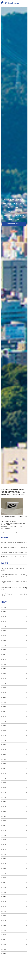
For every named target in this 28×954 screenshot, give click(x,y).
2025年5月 (3, 678)
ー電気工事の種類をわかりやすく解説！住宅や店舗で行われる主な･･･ (14, 582)
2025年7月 (3, 668)
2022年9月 (3, 830)
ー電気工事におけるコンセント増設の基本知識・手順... (14, 552)
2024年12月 (3, 702)
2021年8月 (3, 892)
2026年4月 (3, 626)
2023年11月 (3, 763)
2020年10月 (3, 939)
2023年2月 (3, 806)
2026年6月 (3, 616)
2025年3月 (3, 687)
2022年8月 (3, 835)
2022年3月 (3, 858)
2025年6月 (3, 673)
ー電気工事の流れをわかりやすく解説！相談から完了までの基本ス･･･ (14, 569)
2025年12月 (3, 645)
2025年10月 (3, 654)
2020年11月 (3, 934)
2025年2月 (3, 692)
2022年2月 (3, 863)
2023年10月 (3, 768)
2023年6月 (3, 787)
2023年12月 (3, 759)
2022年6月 (3, 844)
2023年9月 (3, 773)
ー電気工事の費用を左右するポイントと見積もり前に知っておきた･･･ (14, 594)
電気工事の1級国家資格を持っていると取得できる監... (13, 542)
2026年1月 (3, 640)
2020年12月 (3, 930)
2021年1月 (3, 925)
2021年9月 (3, 887)
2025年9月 (3, 659)
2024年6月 (3, 730)
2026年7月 (3, 611)
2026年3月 (3, 630)
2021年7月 (3, 896)
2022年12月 (3, 816)
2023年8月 (3, 778)
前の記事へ (3, 532)
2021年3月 (3, 915)
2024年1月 (3, 754)
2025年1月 (3, 697)
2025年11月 (3, 649)
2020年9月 (3, 944)
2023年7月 (3, 782)
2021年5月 (3, 906)
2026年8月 (3, 607)
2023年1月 (3, 811)
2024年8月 (3, 721)
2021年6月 (3, 901)
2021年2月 (3, 920)
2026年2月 (3, 635)
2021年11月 (3, 877)
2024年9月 (3, 716)
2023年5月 (3, 792)
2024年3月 (3, 744)
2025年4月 (3, 683)
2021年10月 (3, 882)
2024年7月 (3, 725)
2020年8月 (3, 949)
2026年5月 (3, 621)
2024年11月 (3, 706)
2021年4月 (3, 911)
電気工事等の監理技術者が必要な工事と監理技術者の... (14, 547)
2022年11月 (3, 820)
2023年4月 (3, 797)
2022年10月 (3, 825)
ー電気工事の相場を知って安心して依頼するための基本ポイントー (14, 588)
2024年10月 (3, 711)
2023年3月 (3, 801)
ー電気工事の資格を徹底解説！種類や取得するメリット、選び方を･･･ (13, 575)
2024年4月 (3, 740)
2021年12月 (3, 873)
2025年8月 (3, 664)
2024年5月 (3, 735)
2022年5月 (3, 849)
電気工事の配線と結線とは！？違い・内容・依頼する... (14, 557)
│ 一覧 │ (16, 532)
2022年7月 (3, 839)
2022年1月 (3, 868)
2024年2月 (3, 749)
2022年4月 (3, 854)
